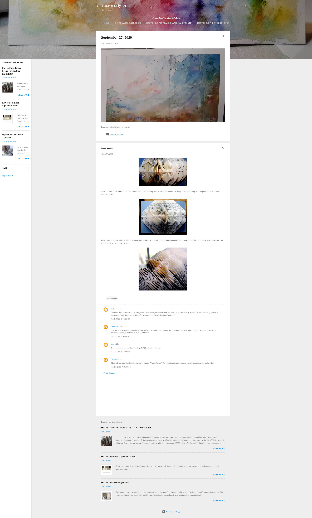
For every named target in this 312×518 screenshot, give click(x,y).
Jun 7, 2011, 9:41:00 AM (120, 319)
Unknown (114, 326)
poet (112, 344)
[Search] (245, 6)
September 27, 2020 (116, 37)
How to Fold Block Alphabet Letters (118, 456)
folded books (112, 298)
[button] (223, 36)
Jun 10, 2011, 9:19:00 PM (121, 367)
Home (106, 23)
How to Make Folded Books (127, 23)
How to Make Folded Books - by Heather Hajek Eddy (126, 427)
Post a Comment (110, 373)
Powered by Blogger (173, 511)
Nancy (113, 359)
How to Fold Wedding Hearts (115, 482)
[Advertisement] (239, 69)
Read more (219, 448)
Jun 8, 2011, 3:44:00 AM (120, 351)
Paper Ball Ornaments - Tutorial (12, 136)
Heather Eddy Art (114, 6)
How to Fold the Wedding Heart (212, 23)
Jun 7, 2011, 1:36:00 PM (120, 336)
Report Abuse (7, 175)
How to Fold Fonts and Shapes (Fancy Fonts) (169, 23)
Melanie (114, 308)
